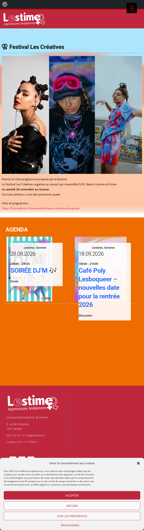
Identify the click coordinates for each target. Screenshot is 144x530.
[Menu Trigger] (132, 8)
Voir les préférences (72, 516)
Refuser (72, 506)
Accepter (72, 495)
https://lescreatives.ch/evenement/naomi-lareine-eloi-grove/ (41, 208)
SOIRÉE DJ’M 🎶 (33, 270)
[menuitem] (5, 4)
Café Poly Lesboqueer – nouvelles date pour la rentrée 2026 (99, 288)
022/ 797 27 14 (15, 435)
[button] (138, 463)
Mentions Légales (70, 524)
